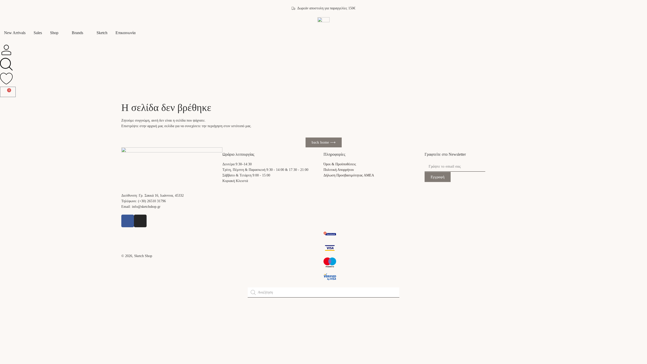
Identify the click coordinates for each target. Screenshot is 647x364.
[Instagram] (140, 221)
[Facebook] (127, 221)
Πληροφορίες (334, 154)
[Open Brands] (86, 33)
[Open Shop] (62, 33)
